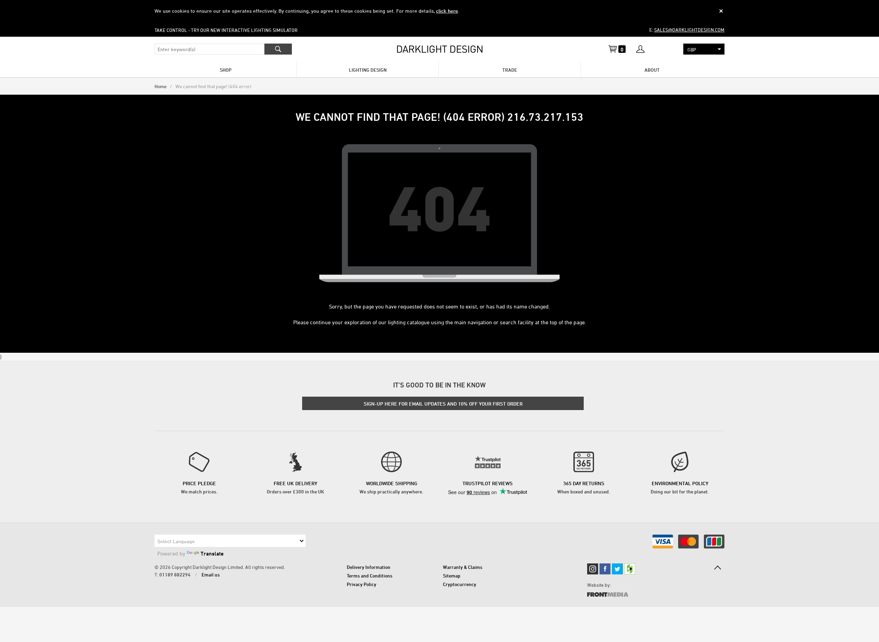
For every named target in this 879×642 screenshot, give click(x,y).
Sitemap (451, 576)
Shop (225, 70)
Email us (211, 574)
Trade (509, 70)
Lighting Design (368, 70)
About (652, 70)
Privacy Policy (361, 584)
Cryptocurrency (459, 584)
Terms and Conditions (369, 576)
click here (447, 11)
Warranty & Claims (462, 567)
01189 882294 (175, 574)
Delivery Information (368, 567)
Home (161, 86)
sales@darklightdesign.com (689, 30)
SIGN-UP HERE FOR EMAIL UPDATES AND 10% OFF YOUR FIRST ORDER (443, 404)
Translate (212, 553)
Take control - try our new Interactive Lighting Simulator (226, 30)
